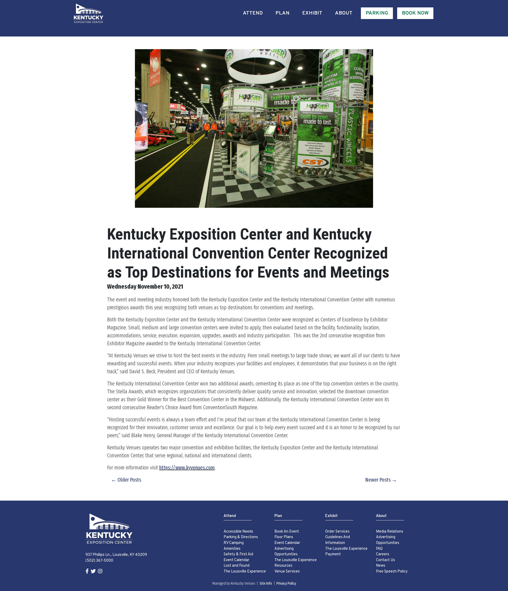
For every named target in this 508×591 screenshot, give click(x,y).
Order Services (337, 531)
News (380, 565)
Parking (377, 13)
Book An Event (286, 531)
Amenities (232, 548)
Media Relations (389, 531)
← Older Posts (126, 480)
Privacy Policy (286, 583)
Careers (382, 554)
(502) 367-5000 (99, 560)
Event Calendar (236, 560)
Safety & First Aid (238, 554)
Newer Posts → (381, 480)
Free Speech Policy (392, 571)
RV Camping (234, 543)
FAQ (379, 548)
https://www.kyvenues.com (187, 467)
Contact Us (385, 560)
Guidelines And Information (337, 540)
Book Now (415, 13)
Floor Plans (283, 537)
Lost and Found (237, 565)
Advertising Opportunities (286, 551)
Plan (282, 13)
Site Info (266, 583)
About (343, 13)
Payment (333, 554)
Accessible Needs (238, 531)
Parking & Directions (241, 537)
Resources (283, 565)
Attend (253, 13)
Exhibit (312, 13)
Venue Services (287, 571)
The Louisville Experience (245, 571)
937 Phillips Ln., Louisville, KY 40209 (116, 554)
